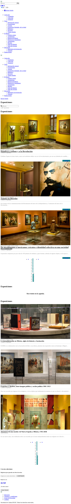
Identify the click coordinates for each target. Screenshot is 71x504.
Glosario (10, 50)
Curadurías (11, 16)
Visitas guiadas (12, 32)
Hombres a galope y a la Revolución (17, 151)
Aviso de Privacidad (9, 498)
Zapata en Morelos (9, 198)
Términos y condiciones (10, 496)
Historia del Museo (13, 38)
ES (3, 7)
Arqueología (11, 41)
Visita (5, 21)
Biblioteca (10, 29)
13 (33, 278)
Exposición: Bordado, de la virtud (17, 27)
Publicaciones (8, 52)
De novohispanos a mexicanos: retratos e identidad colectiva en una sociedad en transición (34, 248)
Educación (7, 47)
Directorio (7, 495)
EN (7, 7)
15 (33, 281)
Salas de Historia (12, 44)
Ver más (66, 160)
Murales (10, 43)
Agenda (10, 25)
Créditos (6, 499)
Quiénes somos (12, 35)
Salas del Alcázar (12, 46)
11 (33, 275)
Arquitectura (11, 36)
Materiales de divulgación (15, 49)
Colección (7, 15)
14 (33, 279)
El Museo (6, 33)
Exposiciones (11, 24)
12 (33, 276)
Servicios (10, 30)
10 (33, 273)
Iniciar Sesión (9, 10)
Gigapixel (10, 19)
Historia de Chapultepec (14, 39)
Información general (13, 22)
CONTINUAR (20, 476)
